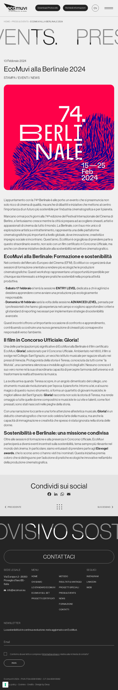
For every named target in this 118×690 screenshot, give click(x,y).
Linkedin (91, 581)
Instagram (93, 576)
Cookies (22, 684)
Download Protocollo (48, 7)
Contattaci (59, 556)
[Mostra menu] (108, 8)
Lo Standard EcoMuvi (43, 587)
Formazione (66, 604)
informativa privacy (51, 654)
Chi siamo (36, 581)
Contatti (64, 609)
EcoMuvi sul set (40, 593)
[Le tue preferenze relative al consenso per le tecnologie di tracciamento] (5, 685)
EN (95, 8)
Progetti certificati (43, 598)
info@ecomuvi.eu (16, 590)
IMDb (89, 587)
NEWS (62, 598)
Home (7, 21)
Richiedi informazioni (75, 7)
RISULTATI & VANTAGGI (70, 581)
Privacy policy (10, 684)
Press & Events (20, 21)
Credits (30, 684)
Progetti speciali (69, 587)
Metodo (63, 576)
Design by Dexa (42, 684)
